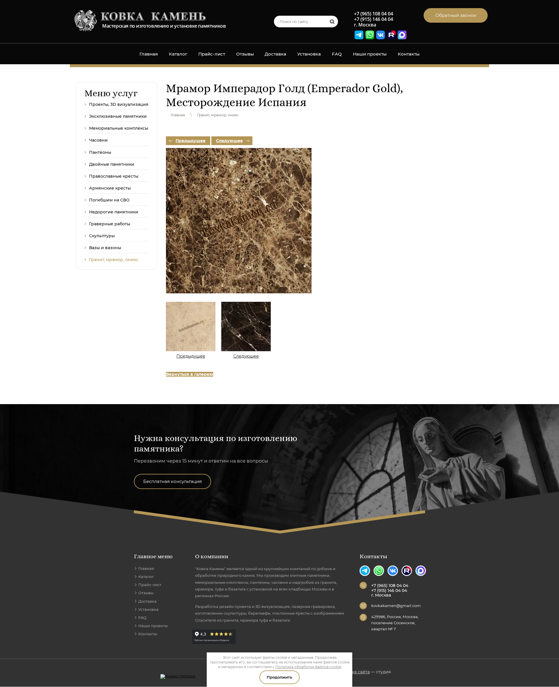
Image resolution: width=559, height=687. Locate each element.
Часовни (98, 140)
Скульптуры (102, 235)
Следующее (229, 140)
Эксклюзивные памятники (118, 116)
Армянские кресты (110, 188)
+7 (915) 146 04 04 (373, 19)
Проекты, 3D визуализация (118, 104)
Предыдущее (191, 140)
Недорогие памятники (113, 212)
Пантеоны (100, 152)
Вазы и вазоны (105, 247)
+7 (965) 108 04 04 (373, 14)
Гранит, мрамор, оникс (113, 259)
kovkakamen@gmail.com (396, 605)
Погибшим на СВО (109, 200)
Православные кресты (113, 176)
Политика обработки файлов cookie (308, 667)
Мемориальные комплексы (118, 128)
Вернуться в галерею (189, 374)
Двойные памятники (111, 164)
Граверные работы (109, 223)
